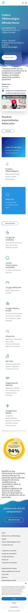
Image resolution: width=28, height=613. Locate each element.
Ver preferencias (14, 607)
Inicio (3, 533)
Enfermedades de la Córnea (11, 571)
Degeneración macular (9, 568)
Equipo (4, 539)
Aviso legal (18, 610)
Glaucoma (5, 560)
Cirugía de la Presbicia (9, 553)
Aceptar (14, 598)
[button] (26, 583)
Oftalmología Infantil (9, 580)
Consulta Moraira (7, 545)
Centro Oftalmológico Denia (11, 542)
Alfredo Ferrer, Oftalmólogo (11, 536)
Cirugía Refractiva (8, 556)
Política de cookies (11, 610)
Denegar (14, 603)
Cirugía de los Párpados (9, 563)
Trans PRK (5, 574)
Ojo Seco (5, 577)
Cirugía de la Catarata (9, 550)
